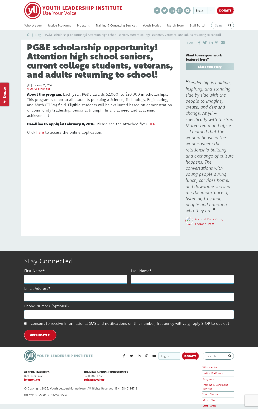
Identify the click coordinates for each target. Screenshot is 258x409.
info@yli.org (32, 379)
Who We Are (33, 25)
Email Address (36, 288)
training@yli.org (94, 379)
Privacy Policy (59, 394)
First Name (33, 270)
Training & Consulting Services (116, 25)
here (40, 132)
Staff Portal (197, 25)
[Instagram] (179, 10)
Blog (38, 35)
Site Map (29, 394)
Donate (225, 10)
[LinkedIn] (172, 10)
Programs (83, 25)
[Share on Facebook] (199, 43)
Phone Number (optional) (46, 306)
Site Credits (42, 394)
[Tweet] (205, 43)
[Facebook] (157, 10)
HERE (152, 124)
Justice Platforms (59, 25)
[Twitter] (164, 10)
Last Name (140, 270)
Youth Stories (152, 25)
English (200, 10)
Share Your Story (210, 67)
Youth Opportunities (38, 88)
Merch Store (175, 25)
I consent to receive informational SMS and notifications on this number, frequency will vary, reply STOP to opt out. (129, 323)
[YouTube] (187, 10)
